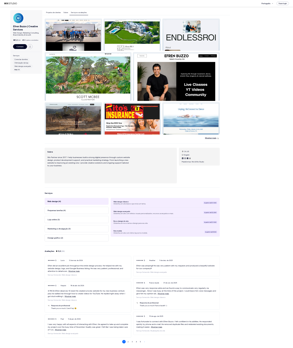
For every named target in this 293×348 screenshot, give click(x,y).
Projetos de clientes (53, 12)
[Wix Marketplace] (10, 3)
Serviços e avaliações (79, 12)
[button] (73, 35)
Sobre (66, 12)
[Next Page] (144, 341)
